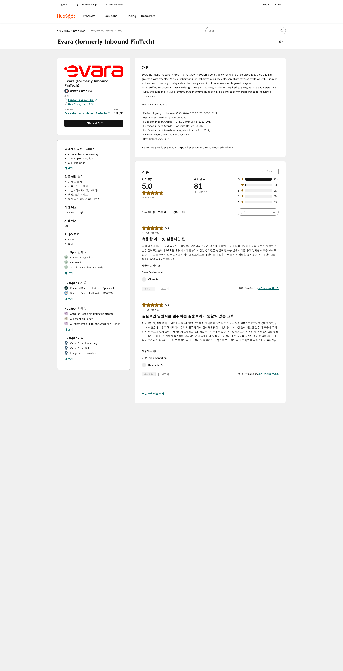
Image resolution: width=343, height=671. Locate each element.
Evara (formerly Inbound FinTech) (85, 113)
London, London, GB (81, 99)
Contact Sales (116, 4)
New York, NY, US (79, 104)
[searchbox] (245, 30)
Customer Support (90, 4)
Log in (266, 4)
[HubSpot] (66, 16)
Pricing (131, 16)
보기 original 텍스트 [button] (268, 288)
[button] (282, 41)
